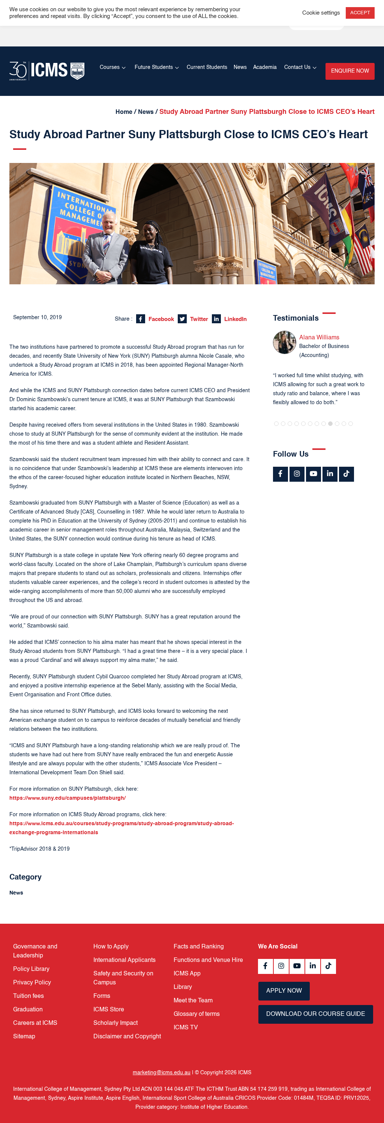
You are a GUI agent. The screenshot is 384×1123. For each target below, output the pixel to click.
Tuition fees (28, 996)
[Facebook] (280, 474)
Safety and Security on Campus (123, 978)
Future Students (154, 67)
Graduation (28, 1010)
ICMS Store (108, 1010)
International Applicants (124, 960)
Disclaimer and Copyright (127, 1037)
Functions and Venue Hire (208, 960)
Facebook (160, 319)
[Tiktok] (346, 474)
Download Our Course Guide (315, 1014)
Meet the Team (193, 1001)
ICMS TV (186, 1028)
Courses (110, 67)
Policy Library (31, 969)
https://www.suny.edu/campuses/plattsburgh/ (67, 798)
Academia (265, 67)
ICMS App (187, 974)
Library (183, 987)
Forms (101, 996)
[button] (276, 423)
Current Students (207, 67)
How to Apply (111, 947)
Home (124, 112)
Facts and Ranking (199, 947)
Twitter (198, 319)
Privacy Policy (32, 983)
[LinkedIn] (330, 474)
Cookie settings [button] (321, 13)
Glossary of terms (197, 1014)
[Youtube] (313, 474)
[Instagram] (297, 474)
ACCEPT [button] (360, 12)
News (240, 67)
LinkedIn (235, 319)
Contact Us (297, 67)
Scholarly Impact (115, 1023)
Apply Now (284, 991)
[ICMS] (46, 71)
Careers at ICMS (35, 1023)
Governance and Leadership (35, 951)
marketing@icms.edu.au (161, 1072)
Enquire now (350, 71)
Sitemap (24, 1037)
